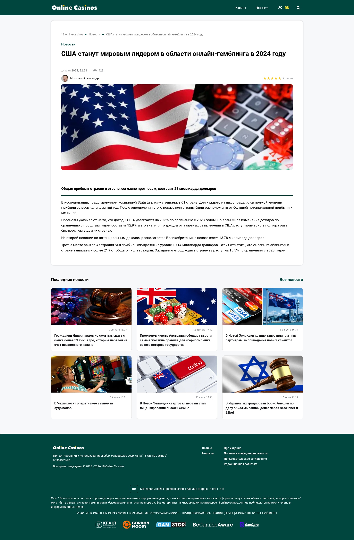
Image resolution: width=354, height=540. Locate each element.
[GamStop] (171, 525)
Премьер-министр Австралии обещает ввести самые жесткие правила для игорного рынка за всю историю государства (176, 340)
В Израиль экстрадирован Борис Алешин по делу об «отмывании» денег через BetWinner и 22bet (262, 407)
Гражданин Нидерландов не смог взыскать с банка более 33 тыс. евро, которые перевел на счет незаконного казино (90, 340)
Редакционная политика (241, 464)
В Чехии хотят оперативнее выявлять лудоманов (83, 405)
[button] (298, 7)
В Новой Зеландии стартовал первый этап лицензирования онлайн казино (173, 405)
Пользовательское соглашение (245, 458)
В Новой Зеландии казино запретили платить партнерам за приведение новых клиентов (261, 338)
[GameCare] (249, 525)
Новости (262, 8)
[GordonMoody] (136, 525)
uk (280, 7)
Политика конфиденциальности (246, 453)
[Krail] (106, 525)
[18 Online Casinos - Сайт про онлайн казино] (72, 7)
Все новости (291, 279)
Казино (240, 8)
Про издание (232, 448)
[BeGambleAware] (213, 525)
